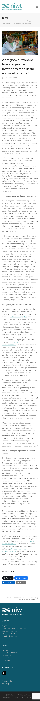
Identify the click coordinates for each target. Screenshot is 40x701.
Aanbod (5, 650)
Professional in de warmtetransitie (14, 343)
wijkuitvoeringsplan (18, 317)
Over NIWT (7, 660)
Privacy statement (29, 697)
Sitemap (5, 683)
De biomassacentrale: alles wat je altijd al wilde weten (20, 598)
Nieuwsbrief (7, 681)
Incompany (7, 655)
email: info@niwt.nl (10, 636)
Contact (5, 658)
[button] (37, 7)
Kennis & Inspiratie (10, 652)
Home (4, 21)
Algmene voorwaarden (12, 697)
